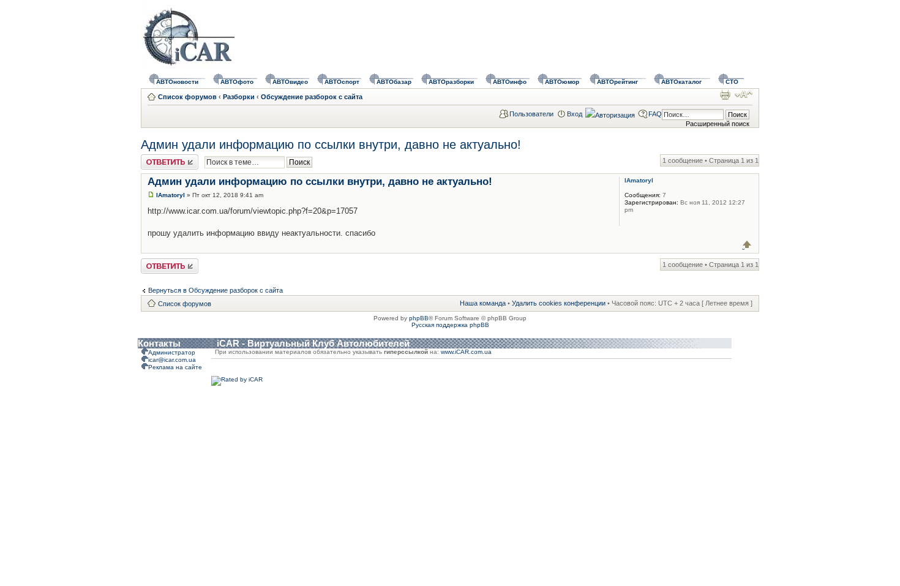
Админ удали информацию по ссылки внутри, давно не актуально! (331, 144)
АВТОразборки (451, 81)
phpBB (419, 318)
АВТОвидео (290, 81)
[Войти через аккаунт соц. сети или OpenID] (610, 113)
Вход (574, 114)
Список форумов (187, 96)
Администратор (171, 352)
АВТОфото (236, 81)
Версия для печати (725, 94)
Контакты (159, 343)
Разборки (239, 96)
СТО (732, 81)
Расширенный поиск (717, 123)
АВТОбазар (394, 81)
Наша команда (483, 303)
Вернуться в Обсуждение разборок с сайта (215, 290)
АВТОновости (177, 81)
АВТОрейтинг (617, 81)
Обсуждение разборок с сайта (311, 96)
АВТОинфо (510, 81)
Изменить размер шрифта (743, 94)
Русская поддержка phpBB (450, 324)
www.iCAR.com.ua (466, 351)
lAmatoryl (170, 195)
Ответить (155, 158)
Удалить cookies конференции (559, 303)
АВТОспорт (341, 81)
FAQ (655, 114)
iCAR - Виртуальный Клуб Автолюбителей (313, 343)
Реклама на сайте (175, 367)
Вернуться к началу (747, 244)
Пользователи (531, 114)
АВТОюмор (562, 81)
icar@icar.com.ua (172, 359)
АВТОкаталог (681, 81)
